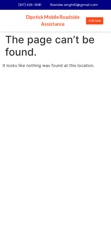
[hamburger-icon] (11, 20)
